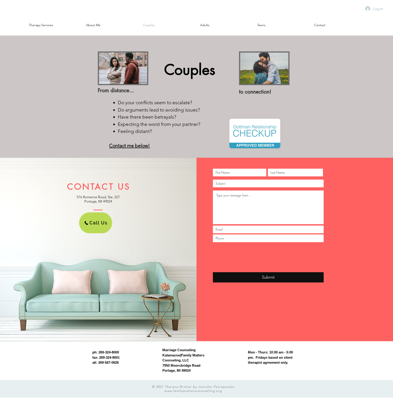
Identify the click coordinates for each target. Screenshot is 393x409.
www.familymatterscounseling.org (193, 391)
